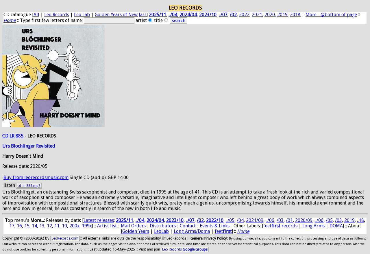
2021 (257, 14)
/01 (289, 220)
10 (64, 226)
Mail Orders (133, 226)
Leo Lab (82, 14)
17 (11, 226)
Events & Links (215, 226)
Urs (6, 146)
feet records (280, 226)
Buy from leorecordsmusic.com (36, 177)
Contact (188, 226)
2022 (244, 14)
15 (26, 226)
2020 (269, 14)
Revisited (46, 146)
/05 (329, 220)
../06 (270, 220)
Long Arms (313, 226)
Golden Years (135, 231)
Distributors (163, 226)
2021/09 (254, 220)
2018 (295, 14)
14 (34, 226)
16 (19, 226)
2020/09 (303, 220)
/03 (280, 220)
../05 (230, 220)
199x (87, 226)
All (36, 14)
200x (74, 226)
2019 (282, 14)
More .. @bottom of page (331, 14)
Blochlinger (23, 146)
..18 (360, 220)
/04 (240, 220)
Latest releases (99, 220)
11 (57, 226)
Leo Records (56, 14)
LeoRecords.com (64, 238)
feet (223, 231)
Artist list (107, 226)
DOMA (336, 226)
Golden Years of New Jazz (121, 14)
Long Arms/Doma (192, 231)
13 (42, 226)
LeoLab (161, 231)
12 (49, 226)
